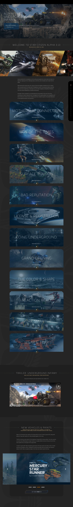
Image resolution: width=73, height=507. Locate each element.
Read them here (10, 27)
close (71, 85)
